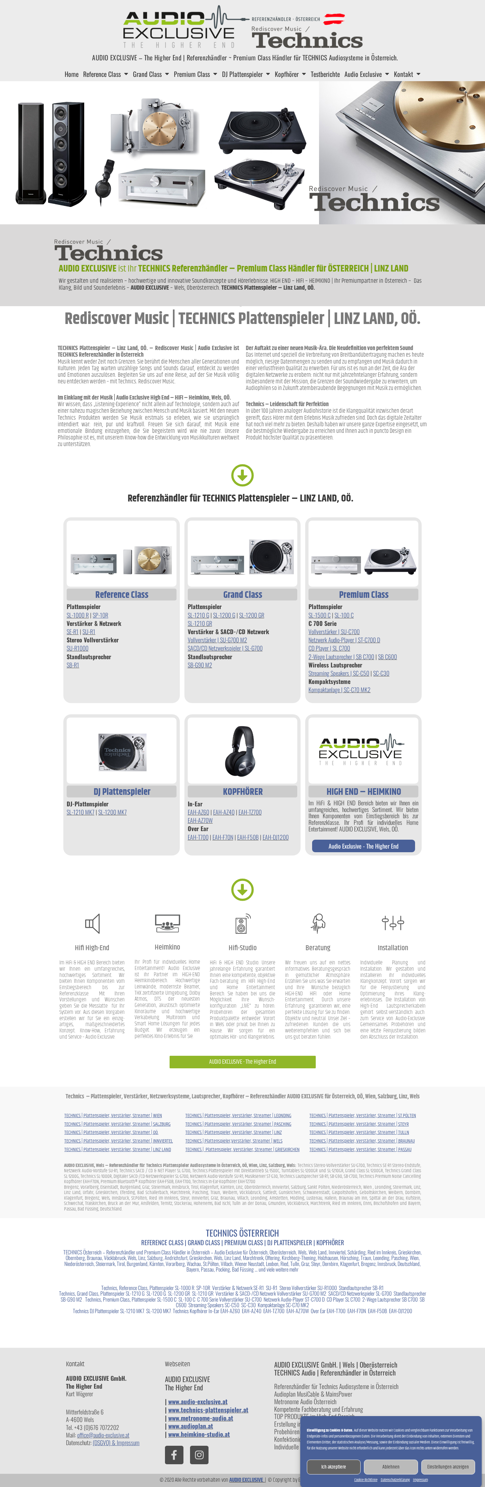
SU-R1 (88, 631)
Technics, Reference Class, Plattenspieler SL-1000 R (147, 1288)
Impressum (420, 1480)
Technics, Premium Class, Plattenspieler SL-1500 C (131, 1299)
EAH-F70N (222, 837)
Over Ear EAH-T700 (327, 1311)
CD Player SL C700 (343, 1299)
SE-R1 (73, 631)
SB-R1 (73, 665)
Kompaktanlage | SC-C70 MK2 (339, 689)
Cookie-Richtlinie (365, 1480)
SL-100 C (344, 615)
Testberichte (325, 74)
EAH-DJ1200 (276, 837)
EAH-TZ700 (250, 812)
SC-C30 (381, 673)
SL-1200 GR (251, 615)
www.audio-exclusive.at (198, 1401)
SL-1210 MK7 (80, 812)
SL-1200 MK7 (112, 812)
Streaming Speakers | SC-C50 (338, 673)
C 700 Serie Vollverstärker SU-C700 (229, 1299)
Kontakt (403, 74)
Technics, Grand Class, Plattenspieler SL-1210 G (102, 1293)
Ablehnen (391, 1467)
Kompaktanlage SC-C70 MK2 (283, 1305)
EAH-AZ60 (198, 812)
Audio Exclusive (363, 74)
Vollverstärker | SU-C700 (334, 631)
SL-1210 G (198, 615)
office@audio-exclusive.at (103, 1435)
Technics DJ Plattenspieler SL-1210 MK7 (108, 1311)
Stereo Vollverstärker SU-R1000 (308, 1288)
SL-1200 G (224, 615)
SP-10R (203, 1288)
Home (72, 74)
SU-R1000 (77, 648)
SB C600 (387, 656)
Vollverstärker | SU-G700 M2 (217, 639)
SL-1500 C (319, 615)
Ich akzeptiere (333, 1467)
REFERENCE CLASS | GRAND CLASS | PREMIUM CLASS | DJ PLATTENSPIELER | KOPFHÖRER (242, 1242)
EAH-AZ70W (200, 820)
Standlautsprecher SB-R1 (361, 1288)
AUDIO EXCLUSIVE (247, 1480)
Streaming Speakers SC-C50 (213, 1305)
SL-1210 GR (200, 623)
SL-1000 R (78, 615)
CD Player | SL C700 (329, 648)
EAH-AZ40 (224, 812)
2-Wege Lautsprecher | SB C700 (341, 656)
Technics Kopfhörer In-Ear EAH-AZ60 (206, 1311)
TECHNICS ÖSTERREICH (242, 1232)
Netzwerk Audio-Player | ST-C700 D (344, 639)
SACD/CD (198, 648)
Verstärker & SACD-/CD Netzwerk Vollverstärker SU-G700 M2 (270, 1293)
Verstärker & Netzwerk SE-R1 (238, 1288)
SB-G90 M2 (200, 665)
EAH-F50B (248, 837)
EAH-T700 (198, 837)
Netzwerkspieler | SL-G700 (236, 648)
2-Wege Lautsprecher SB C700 (390, 1299)
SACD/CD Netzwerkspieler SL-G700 (360, 1293)
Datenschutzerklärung (395, 1480)
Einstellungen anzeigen (448, 1467)
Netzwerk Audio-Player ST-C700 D (294, 1299)
